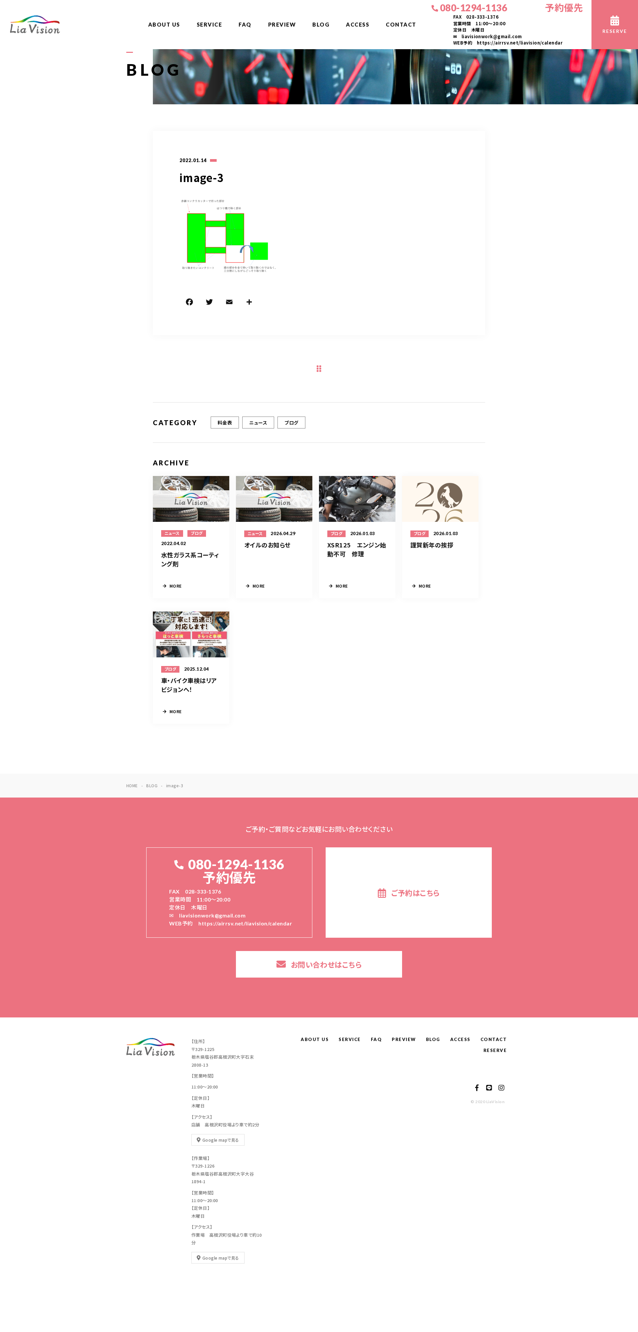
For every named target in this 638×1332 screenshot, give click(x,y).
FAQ (245, 24)
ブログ (291, 422)
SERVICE (209, 24)
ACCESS (357, 24)
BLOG (320, 24)
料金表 (225, 422)
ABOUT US (164, 24)
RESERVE (495, 1050)
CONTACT (401, 24)
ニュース (258, 422)
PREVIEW (282, 24)
